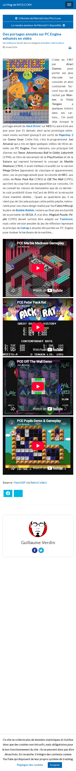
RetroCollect (38, 482)
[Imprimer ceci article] (70, 47)
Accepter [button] (55, 764)
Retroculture (57, 43)
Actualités (46, 43)
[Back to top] (67, 762)
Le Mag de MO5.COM (17, 4)
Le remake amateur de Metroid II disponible (36, 25)
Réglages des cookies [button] (30, 764)
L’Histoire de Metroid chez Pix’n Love (40, 18)
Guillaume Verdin (14, 43)
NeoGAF (20, 482)
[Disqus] (38, 610)
